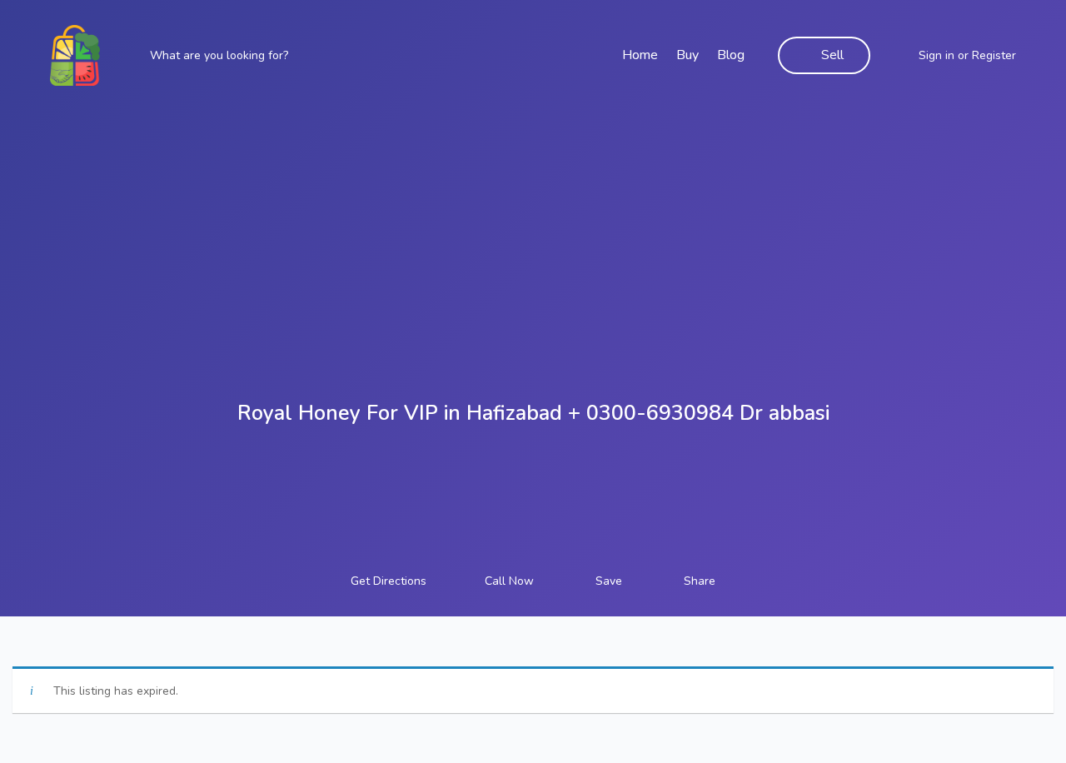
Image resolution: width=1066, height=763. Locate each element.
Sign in (936, 55)
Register (994, 55)
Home (640, 55)
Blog (731, 55)
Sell (832, 55)
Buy (687, 55)
